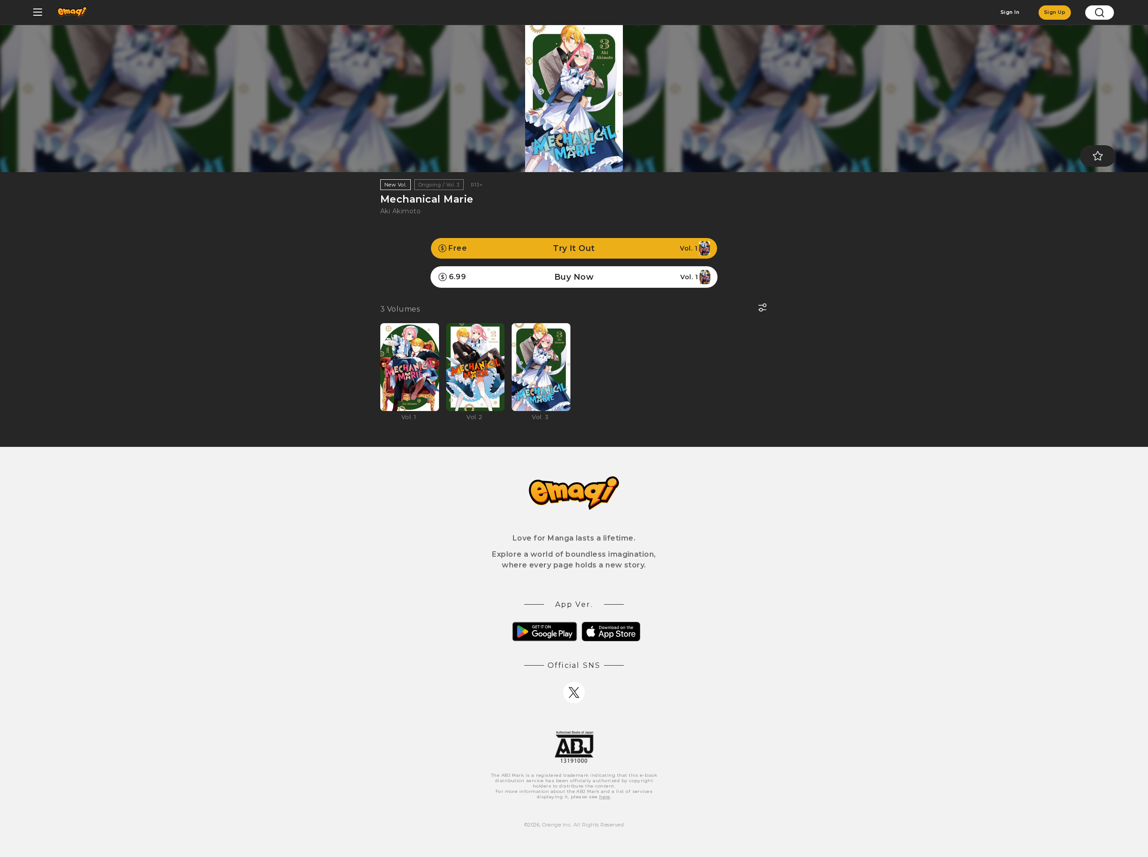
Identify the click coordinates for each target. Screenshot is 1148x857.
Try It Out (572, 248)
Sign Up (1054, 12)
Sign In (1009, 12)
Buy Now (573, 277)
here (604, 797)
